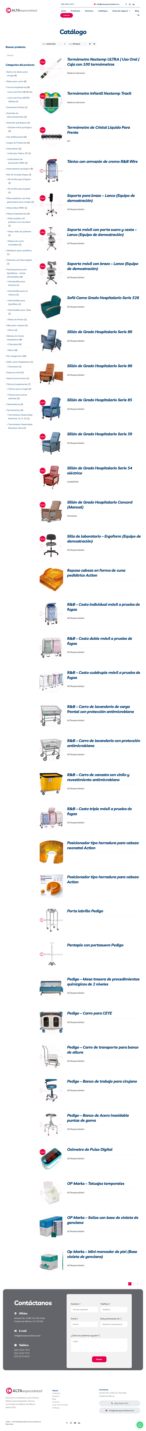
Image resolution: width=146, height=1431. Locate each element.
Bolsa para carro (15, 81)
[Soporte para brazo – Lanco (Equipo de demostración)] (51, 204)
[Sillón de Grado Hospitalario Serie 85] (51, 409)
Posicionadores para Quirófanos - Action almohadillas (17, 273)
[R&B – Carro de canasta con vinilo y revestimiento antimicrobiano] (51, 784)
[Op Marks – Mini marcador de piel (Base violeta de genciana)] (51, 1261)
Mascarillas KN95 (15, 207)
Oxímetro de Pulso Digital (19, 260)
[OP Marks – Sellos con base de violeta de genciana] (51, 1226)
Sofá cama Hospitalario (18, 361)
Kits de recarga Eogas (17, 174)
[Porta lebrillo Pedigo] (51, 920)
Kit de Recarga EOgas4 (19, 179)
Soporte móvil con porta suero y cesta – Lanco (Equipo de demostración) (102, 232)
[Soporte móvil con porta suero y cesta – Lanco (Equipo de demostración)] (51, 239)
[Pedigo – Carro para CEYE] (51, 1022)
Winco (11, 330)
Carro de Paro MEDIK (18, 92)
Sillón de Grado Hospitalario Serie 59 (99, 434)
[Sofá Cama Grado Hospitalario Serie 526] (51, 307)
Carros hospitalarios (17, 87)
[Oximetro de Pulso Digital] (51, 1158)
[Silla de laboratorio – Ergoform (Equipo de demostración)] (51, 545)
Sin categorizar (14, 356)
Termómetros (13, 410)
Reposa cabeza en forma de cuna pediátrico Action (96, 573)
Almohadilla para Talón (19, 310)
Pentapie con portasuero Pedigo (95, 945)
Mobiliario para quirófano (19, 250)
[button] (140, 1425)
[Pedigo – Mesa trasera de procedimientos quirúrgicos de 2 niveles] (51, 988)
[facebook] (126, 4)
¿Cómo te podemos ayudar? (85, 1335)
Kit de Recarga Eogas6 (19, 188)
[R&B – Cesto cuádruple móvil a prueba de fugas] (51, 681)
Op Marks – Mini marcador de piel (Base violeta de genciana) (102, 1254)
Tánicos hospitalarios (17, 384)
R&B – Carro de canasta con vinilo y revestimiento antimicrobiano (98, 777)
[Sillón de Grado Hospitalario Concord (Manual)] (51, 511)
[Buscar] (138, 15)
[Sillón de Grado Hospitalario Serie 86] (51, 375)
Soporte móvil (14, 372)
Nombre (75, 1304)
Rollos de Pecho (16, 319)
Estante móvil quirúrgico (20, 127)
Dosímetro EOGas (15, 107)
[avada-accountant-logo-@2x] (22, 8)
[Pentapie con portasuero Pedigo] (51, 954)
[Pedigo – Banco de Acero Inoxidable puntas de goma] (51, 1124)
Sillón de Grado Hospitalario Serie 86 (99, 365)
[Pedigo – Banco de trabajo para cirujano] (51, 1090)
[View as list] (94, 44)
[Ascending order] (65, 44)
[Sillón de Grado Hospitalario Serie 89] (51, 341)
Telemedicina (13, 404)
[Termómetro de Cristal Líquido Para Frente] (51, 136)
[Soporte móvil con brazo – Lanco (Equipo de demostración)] (51, 273)
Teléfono (105, 1304)
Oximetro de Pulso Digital (89, 1149)
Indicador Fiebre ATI (18, 153)
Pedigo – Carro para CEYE (89, 1013)
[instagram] (130, 4)
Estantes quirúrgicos (17, 122)
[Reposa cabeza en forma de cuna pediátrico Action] (51, 579)
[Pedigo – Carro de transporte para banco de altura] (51, 1056)
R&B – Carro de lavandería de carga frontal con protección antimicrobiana (100, 709)
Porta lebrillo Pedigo (85, 911)
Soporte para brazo (16, 378)
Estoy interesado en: (111, 1318)
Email (74, 1318)
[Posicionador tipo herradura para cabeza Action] (51, 886)
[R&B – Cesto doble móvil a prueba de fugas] (51, 647)
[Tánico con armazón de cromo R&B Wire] (51, 170)
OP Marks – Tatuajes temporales (95, 1183)
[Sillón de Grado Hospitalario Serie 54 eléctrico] (51, 477)
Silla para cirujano (16, 325)
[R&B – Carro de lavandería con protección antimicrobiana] (51, 750)
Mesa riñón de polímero (19, 231)
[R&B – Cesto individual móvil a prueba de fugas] (51, 613)
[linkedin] (133, 4)
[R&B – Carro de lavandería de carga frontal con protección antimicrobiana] (51, 716)
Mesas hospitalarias (17, 213)
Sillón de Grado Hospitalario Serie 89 (99, 331)
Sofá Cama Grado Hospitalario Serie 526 (103, 297)
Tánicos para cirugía (18, 389)
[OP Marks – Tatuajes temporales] (51, 1192)
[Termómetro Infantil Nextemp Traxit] (51, 102)
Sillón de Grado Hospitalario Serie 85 (99, 399)
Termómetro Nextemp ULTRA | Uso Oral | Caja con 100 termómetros (103, 62)
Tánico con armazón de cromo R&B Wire (102, 161)
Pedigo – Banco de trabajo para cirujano (102, 1081)
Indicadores (12, 148)
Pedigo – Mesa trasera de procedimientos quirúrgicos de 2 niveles (103, 981)
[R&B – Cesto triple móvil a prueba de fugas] (51, 818)
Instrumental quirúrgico (18, 168)
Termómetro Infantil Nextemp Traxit (99, 93)
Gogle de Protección (17, 142)
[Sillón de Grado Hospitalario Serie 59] (51, 443)
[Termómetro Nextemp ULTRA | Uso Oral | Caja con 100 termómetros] (51, 68)
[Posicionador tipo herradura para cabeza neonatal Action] (51, 852)
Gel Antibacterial (15, 137)
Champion (13, 344)
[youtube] (75, 1423)
